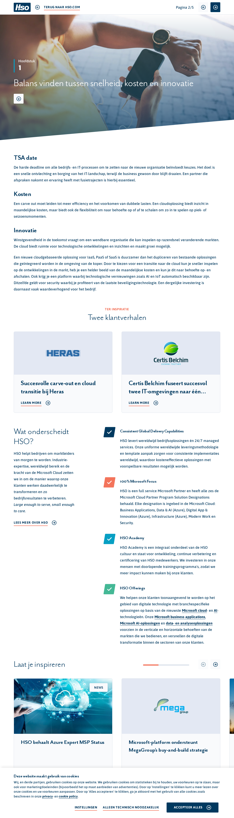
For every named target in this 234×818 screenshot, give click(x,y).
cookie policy (68, 796)
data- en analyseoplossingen (189, 623)
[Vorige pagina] (203, 7)
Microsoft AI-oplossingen (140, 623)
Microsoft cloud (194, 610)
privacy (47, 796)
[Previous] (203, 664)
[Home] (22, 7)
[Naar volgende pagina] (215, 7)
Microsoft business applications (179, 617)
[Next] (215, 664)
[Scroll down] (19, 99)
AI (215, 610)
